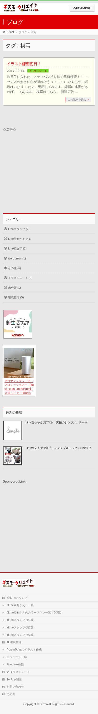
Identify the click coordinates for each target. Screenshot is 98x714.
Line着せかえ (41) (19, 238)
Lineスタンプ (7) (18, 229)
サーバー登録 (15, 664)
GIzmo (43, 704)
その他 (11, 694)
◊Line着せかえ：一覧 (20, 605)
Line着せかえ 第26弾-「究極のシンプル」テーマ (56, 422)
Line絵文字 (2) (17, 248)
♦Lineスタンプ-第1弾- (20, 620)
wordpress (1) (17, 258)
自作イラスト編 (17, 657)
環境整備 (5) (16, 297)
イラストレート (38, 71)
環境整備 (15, 642)
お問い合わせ (15, 686)
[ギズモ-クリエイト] (21, 9)
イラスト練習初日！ (24, 64)
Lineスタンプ (18, 597)
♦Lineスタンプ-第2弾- (20, 627)
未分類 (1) (14, 287)
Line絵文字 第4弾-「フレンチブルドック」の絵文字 (58, 448)
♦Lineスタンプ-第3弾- (20, 635)
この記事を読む (77, 99)
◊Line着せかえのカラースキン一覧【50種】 (35, 612)
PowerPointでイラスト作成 (24, 649)
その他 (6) (14, 268)
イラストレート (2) (20, 278)
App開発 (16, 679)
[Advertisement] (49, 170)
